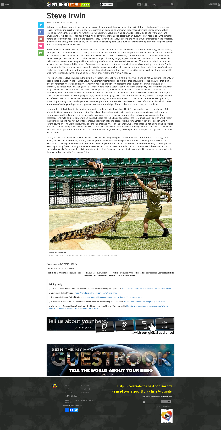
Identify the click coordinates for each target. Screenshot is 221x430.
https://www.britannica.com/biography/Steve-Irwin (144, 302)
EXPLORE (85, 385)
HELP (67, 389)
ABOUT (68, 385)
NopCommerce (76, 406)
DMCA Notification (71, 396)
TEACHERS (85, 389)
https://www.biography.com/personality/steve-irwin (96, 293)
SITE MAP (85, 393)
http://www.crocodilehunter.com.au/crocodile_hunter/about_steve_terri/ (112, 297)
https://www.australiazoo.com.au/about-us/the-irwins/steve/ (147, 289)
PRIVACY (68, 393)
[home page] (60, 4)
